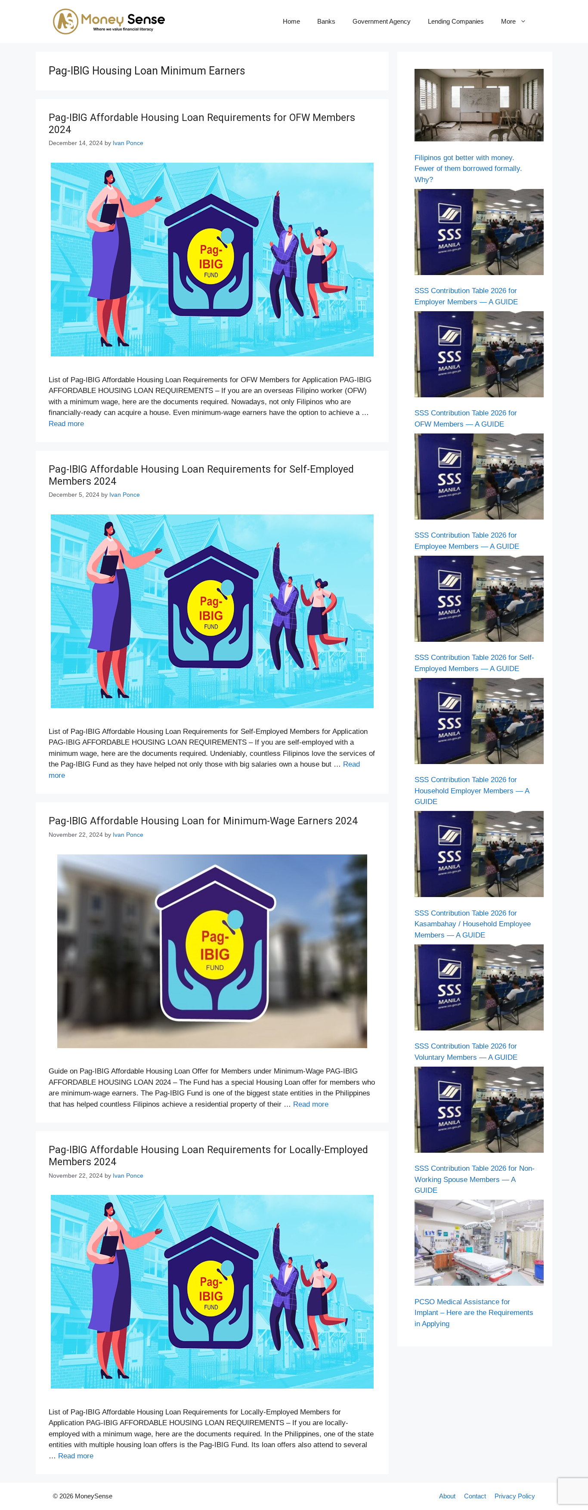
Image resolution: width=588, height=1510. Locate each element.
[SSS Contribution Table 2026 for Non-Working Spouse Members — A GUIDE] (479, 1111)
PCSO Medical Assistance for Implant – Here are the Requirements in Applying (474, 1313)
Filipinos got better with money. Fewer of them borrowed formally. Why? (468, 169)
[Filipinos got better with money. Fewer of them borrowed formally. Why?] (479, 107)
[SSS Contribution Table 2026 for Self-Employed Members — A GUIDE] (479, 600)
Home (291, 21)
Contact (475, 1496)
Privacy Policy (515, 1496)
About (447, 1496)
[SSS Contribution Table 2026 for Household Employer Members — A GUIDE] (479, 722)
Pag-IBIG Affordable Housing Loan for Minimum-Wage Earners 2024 (203, 821)
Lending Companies (456, 21)
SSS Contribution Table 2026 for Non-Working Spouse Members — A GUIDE (475, 1179)
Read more (66, 424)
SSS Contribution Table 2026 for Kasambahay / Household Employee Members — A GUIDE (473, 924)
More (508, 21)
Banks (326, 21)
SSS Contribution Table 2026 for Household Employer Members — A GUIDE (472, 791)
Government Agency (382, 21)
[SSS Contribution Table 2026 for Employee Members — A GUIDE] (479, 478)
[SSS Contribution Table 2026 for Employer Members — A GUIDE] (479, 233)
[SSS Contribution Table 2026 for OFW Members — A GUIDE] (479, 356)
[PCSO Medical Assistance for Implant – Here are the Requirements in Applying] (479, 1244)
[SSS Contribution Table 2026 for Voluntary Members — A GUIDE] (479, 989)
